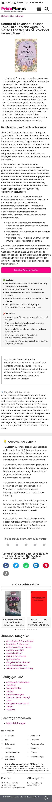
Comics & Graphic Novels (18, 647)
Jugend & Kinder (14, 653)
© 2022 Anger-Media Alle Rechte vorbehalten (21, 797)
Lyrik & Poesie (13, 659)
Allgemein (20, 16)
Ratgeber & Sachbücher (18, 662)
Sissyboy (10, 709)
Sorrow (9, 691)
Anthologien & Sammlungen (20, 641)
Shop (12, 16)
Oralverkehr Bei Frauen (17, 682)
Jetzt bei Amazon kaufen (26, 270)
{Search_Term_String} (18, 697)
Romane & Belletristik (17, 665)
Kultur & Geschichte (16, 656)
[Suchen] (48, 9)
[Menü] (39, 9)
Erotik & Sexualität (15, 650)
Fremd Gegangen (15, 694)
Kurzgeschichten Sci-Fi (17, 703)
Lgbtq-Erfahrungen (15, 723)
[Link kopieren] (6, 573)
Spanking (10, 685)
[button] (15, 629)
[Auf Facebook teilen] (6, 565)
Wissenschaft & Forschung (19, 668)
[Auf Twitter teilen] (16, 565)
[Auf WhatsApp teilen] (26, 565)
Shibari (9, 706)
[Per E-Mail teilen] (36, 565)
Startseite (4, 16)
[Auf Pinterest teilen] (46, 565)
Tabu (8, 700)
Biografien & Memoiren (17, 644)
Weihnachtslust (14, 688)
